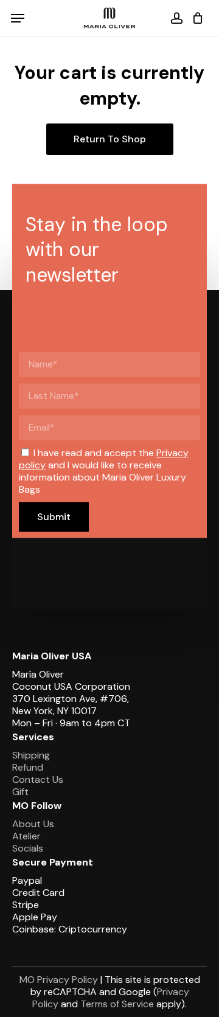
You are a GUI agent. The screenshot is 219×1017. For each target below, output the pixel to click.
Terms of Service (117, 1004)
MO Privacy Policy (58, 979)
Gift (20, 791)
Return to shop (110, 139)
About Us (33, 823)
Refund (27, 767)
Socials (27, 848)
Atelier (26, 836)
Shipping (31, 755)
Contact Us (37, 779)
